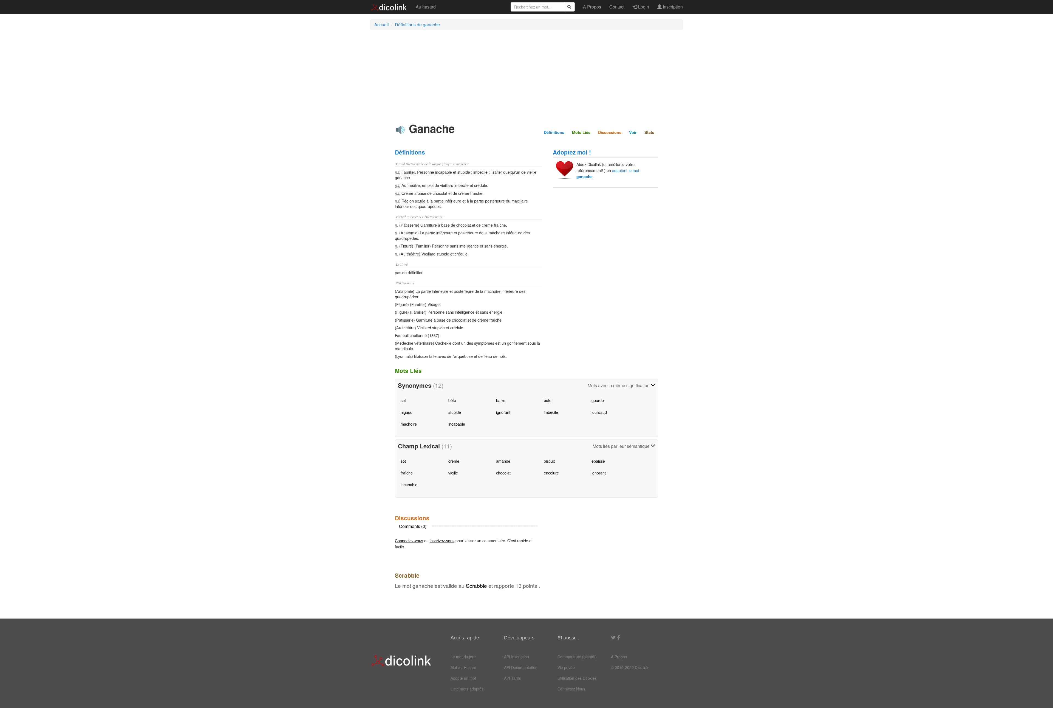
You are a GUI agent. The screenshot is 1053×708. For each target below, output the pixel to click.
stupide (454, 412)
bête (452, 400)
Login (643, 7)
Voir (633, 132)
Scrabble (476, 585)
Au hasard (426, 7)
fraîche (407, 473)
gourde (597, 400)
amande (503, 461)
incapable (456, 424)
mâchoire (409, 424)
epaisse (598, 461)
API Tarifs (512, 678)
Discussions (609, 132)
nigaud (406, 412)
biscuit (549, 461)
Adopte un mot (463, 678)
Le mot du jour (463, 656)
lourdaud (599, 412)
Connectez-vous (409, 540)
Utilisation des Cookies (577, 678)
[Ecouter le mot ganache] (400, 129)
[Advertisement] (526, 73)
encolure (551, 473)
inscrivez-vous (442, 540)
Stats (649, 132)
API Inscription (516, 656)
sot (403, 400)
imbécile (551, 412)
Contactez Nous (571, 689)
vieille (453, 473)
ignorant (503, 412)
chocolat (503, 473)
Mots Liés (581, 132)
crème (453, 461)
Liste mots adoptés (467, 689)
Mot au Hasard (463, 667)
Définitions (554, 132)
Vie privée (566, 667)
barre (500, 400)
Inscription (672, 7)
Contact (616, 7)
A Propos (592, 7)
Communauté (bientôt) (577, 656)
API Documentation (520, 667)
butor (548, 400)
